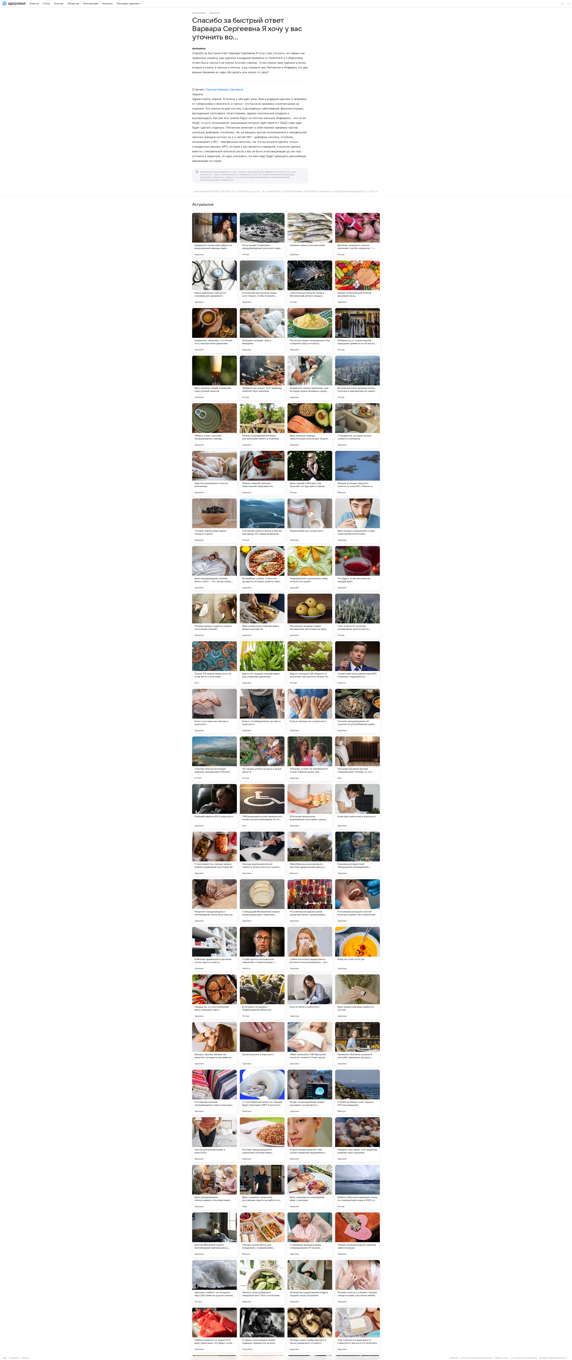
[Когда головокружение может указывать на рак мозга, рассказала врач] (309, 1092)
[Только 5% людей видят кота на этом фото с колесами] (214, 663)
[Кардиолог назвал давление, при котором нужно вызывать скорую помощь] (309, 378)
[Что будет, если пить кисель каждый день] (357, 568)
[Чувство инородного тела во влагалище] (214, 473)
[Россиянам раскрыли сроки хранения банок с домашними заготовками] (309, 901)
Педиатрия (214, 12)
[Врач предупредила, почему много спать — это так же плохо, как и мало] (214, 568)
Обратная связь (502, 1358)
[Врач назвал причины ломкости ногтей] (357, 996)
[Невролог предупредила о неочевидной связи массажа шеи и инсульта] (214, 901)
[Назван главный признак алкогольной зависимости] (262, 473)
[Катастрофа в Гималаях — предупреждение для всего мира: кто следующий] (262, 235)
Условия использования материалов (476, 1358)
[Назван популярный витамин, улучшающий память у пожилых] (262, 425)
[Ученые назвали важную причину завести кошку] (357, 1234)
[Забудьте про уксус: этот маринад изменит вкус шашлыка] (262, 378)
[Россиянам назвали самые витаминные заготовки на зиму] (309, 616)
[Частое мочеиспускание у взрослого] (214, 1139)
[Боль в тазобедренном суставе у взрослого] (262, 711)
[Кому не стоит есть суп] (357, 949)
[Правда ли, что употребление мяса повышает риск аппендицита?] (214, 996)
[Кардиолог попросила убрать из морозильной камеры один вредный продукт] (214, 235)
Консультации (198, 12)
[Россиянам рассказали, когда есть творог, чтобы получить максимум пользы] (262, 282)
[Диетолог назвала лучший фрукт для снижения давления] (262, 663)
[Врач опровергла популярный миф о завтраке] (309, 1187)
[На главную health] (16, 3)
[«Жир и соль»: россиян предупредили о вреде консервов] (214, 425)
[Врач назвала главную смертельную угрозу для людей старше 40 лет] (309, 425)
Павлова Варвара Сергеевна (224, 89)
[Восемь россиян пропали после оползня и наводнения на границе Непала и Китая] (357, 378)
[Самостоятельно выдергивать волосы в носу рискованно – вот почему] (309, 949)
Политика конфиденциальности (553, 1358)
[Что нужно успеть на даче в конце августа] (262, 758)
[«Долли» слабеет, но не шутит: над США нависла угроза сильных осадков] (214, 1282)
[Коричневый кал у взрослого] (309, 520)
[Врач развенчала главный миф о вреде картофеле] (262, 616)
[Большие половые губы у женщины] (262, 330)
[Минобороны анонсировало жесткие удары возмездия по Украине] (309, 854)
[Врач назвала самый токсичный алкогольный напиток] (214, 378)
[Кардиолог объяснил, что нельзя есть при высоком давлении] (214, 330)
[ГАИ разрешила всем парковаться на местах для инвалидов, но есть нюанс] (262, 806)
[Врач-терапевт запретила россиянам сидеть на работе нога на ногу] (262, 1187)
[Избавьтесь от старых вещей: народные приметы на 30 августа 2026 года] (357, 330)
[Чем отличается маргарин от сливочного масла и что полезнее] (357, 1330)
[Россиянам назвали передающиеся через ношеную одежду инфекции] (214, 1092)
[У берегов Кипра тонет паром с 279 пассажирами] (357, 1092)
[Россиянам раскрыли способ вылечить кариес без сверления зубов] (357, 901)
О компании (14, 1358)
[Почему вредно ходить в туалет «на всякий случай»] (214, 616)
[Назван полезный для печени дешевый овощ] (357, 282)
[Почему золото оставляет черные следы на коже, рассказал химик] (357, 1282)
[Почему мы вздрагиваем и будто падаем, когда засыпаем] (309, 1282)
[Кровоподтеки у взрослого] (262, 1044)
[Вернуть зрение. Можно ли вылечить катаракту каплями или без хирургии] (214, 1044)
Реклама (25, 1358)
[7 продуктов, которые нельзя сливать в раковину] (357, 425)
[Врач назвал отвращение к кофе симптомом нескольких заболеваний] (357, 520)
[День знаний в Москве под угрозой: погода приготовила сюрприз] (309, 473)
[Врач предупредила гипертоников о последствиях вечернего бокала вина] (214, 1187)
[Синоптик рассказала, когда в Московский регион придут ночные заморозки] (309, 282)
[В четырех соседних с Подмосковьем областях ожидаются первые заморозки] (262, 996)
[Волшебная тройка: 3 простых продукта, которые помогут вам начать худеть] (262, 568)
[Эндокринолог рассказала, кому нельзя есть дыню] (309, 568)
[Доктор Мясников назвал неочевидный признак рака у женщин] (214, 1234)
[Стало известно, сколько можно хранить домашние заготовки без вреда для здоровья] (214, 854)
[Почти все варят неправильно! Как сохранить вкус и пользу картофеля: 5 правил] (309, 330)
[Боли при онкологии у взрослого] (357, 806)
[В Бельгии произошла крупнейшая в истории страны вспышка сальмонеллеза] (309, 806)
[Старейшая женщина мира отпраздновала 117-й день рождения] (309, 1234)
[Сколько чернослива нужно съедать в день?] (214, 520)
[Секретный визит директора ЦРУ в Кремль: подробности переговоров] (357, 663)
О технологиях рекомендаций (524, 1358)
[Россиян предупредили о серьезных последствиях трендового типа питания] (262, 1139)
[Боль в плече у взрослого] (309, 996)
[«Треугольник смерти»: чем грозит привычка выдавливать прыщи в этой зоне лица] (309, 1139)
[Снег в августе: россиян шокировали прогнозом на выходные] (357, 616)
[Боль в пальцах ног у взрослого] (309, 711)
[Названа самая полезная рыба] (309, 235)
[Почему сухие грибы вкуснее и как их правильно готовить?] (309, 1330)
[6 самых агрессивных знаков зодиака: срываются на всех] (262, 1330)
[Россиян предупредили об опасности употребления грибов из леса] (357, 711)
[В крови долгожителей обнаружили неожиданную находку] (357, 854)
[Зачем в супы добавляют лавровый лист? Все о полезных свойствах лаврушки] (262, 1282)
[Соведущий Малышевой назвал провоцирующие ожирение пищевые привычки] (262, 901)
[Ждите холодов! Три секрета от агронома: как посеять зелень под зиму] (309, 663)
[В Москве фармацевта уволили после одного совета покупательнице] (214, 949)
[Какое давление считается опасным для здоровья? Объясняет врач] (214, 282)
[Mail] (4, 3)
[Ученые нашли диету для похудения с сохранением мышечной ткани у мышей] (262, 1234)
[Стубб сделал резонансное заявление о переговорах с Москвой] (262, 949)
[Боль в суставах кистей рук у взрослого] (214, 711)
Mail (5, 1358)
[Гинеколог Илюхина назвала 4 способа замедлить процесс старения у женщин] (357, 1044)
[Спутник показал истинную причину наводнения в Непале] (214, 758)
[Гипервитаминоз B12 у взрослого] (214, 806)
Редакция (454, 1358)
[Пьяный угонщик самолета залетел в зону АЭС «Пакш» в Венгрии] (357, 473)
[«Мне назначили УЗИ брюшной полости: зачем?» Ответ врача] (309, 1044)
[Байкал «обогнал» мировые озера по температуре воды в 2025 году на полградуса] (357, 1187)
